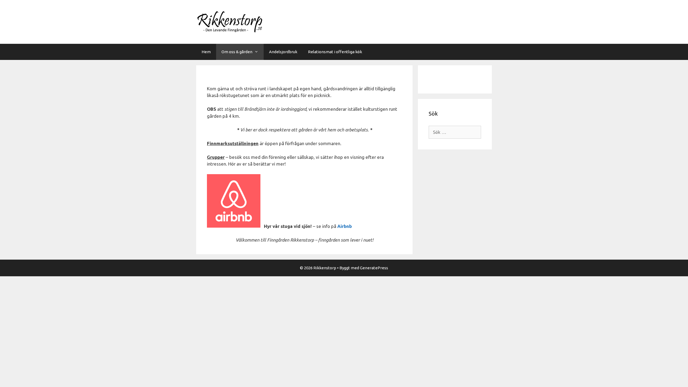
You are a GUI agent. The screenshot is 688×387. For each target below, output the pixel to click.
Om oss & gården (236, 51)
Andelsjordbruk (283, 51)
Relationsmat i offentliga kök (335, 51)
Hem (206, 51)
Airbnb (344, 226)
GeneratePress (374, 268)
